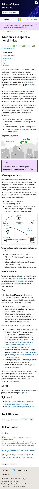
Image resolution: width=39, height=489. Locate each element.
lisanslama (17, 284)
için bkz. (24, 393)
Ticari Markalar (6, 486)
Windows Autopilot (21, 32)
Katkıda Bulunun (6, 481)
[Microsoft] (19, 19)
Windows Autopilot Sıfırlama (11, 371)
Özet (4, 60)
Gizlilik (16, 481)
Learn (3, 32)
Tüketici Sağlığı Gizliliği (8, 484)
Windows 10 (28, 46)
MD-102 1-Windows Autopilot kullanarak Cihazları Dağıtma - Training (17, 438)
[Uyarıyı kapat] (36, 2)
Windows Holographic (8, 48)
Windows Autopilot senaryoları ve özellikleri (20, 407)
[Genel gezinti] (2, 19)
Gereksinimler (7, 58)
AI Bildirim (4, 479)
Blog (23, 479)
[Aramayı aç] (27, 19)
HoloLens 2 (31, 85)
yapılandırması (6, 284)
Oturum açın (34, 19)
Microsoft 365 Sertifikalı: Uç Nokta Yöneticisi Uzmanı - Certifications (18, 451)
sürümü (21, 279)
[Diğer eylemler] (36, 31)
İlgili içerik (6, 65)
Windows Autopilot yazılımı (20, 281)
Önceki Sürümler (15, 479)
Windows (10, 32)
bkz (31, 169)
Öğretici (5, 63)
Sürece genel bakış (8, 56)
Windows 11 (18, 46)
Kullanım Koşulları (24, 484)
